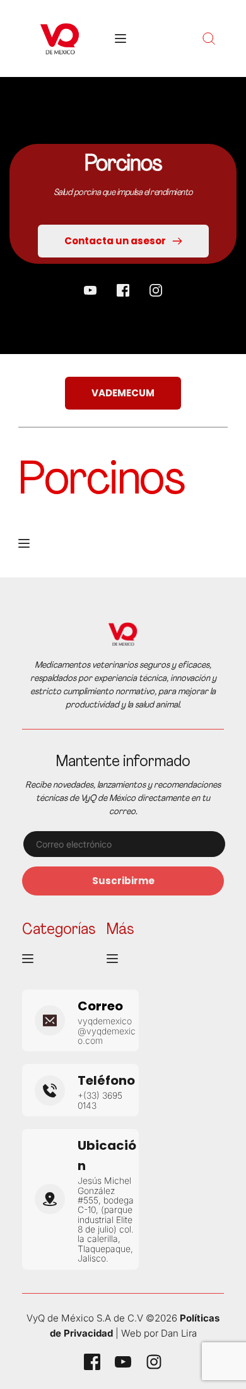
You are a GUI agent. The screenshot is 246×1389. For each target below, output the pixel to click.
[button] (120, 38)
